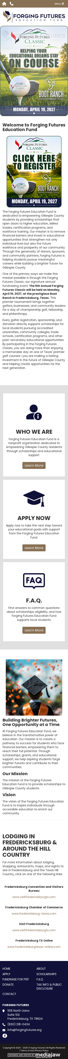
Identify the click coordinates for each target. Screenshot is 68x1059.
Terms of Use (27, 1050)
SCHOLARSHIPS (46, 974)
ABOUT (41, 969)
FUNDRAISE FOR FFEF (15, 979)
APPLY (6, 974)
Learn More (34, 465)
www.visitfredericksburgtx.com (34, 897)
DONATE (8, 985)
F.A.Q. (39, 979)
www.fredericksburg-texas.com (34, 914)
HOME (6, 969)
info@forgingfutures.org (24, 1030)
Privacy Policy (42, 1050)
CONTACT (9, 994)
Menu (58, 3)
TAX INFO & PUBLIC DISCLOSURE (49, 987)
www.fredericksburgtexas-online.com (34, 947)
